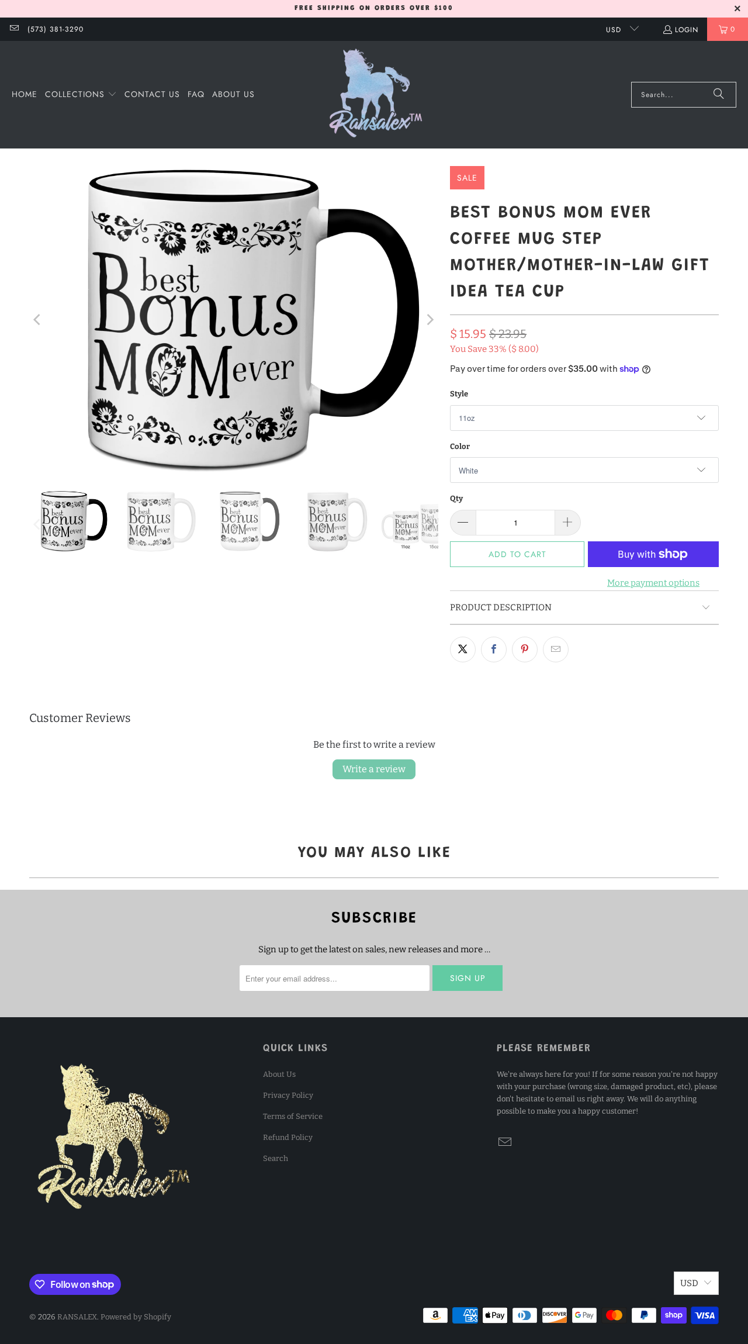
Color (460, 446)
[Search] (718, 95)
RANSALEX (77, 1316)
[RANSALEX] (376, 95)
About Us (279, 1074)
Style (459, 393)
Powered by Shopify (136, 1316)
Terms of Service (293, 1116)
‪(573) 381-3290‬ (55, 29)
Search (275, 1158)
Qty (456, 498)
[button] (81, 94)
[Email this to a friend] (556, 649)
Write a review (374, 769)
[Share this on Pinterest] (525, 649)
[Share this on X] (463, 649)
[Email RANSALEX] (14, 29)
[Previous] (38, 319)
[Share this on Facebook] (494, 649)
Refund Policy (288, 1137)
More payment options (653, 583)
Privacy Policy (288, 1095)
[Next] (429, 319)
